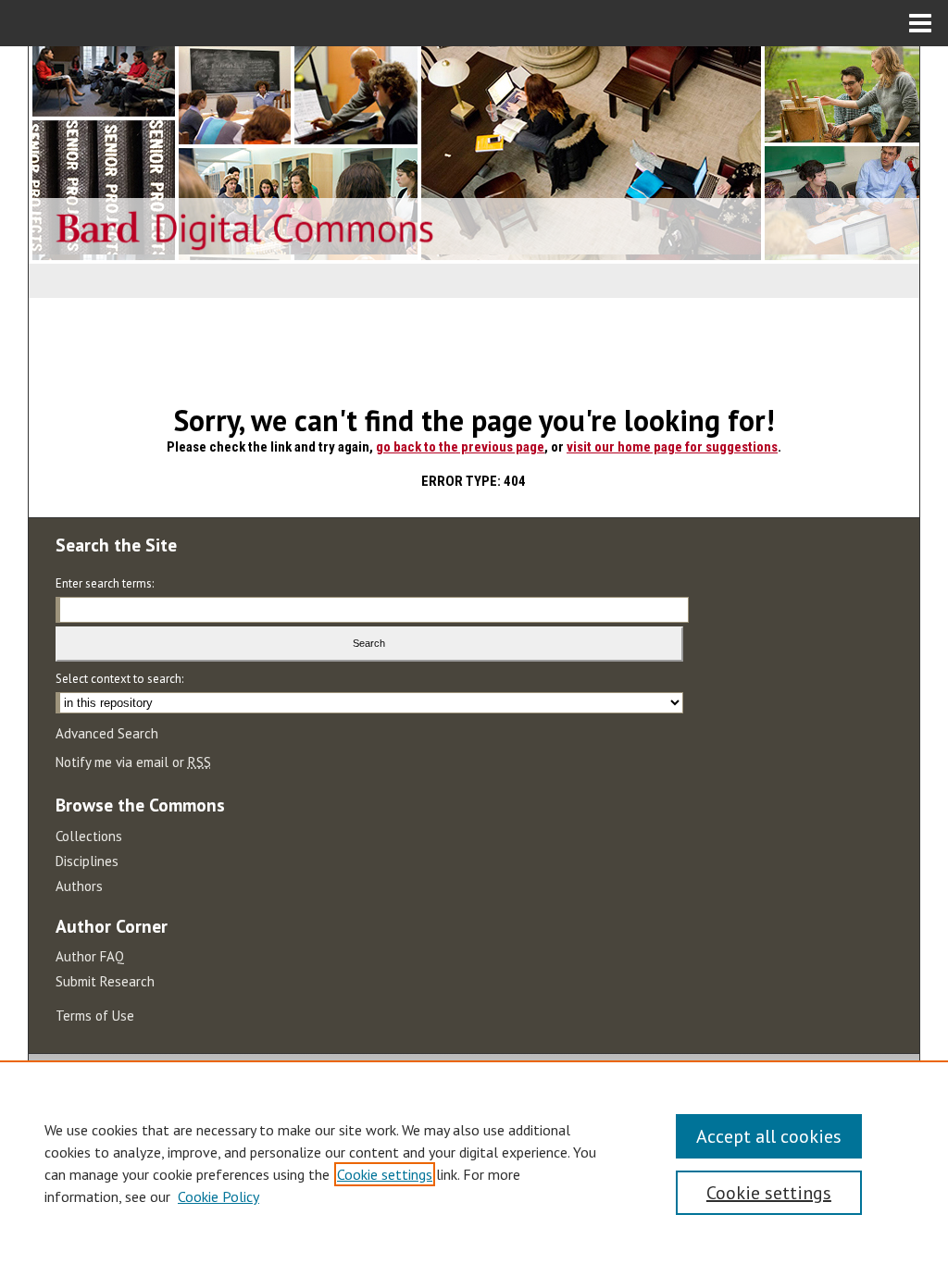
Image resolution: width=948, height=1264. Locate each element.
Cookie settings (384, 1174)
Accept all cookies (769, 1136)
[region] (474, 1162)
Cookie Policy (218, 1196)
